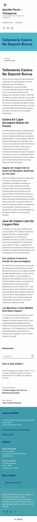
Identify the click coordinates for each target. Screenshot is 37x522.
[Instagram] (7, 28)
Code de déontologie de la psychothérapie (16, 429)
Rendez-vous (8, 22)
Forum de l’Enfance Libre (13, 482)
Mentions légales (7, 434)
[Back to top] (15, 511)
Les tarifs (18, 22)
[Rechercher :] (18, 356)
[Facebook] (4, 28)
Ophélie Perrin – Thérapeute (12, 11)
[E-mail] (11, 28)
